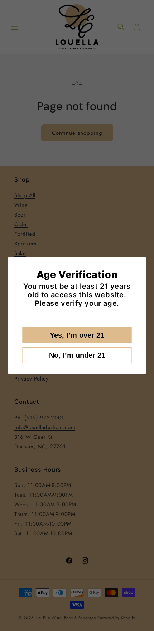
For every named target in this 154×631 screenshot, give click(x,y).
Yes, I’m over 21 (77, 335)
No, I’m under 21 (77, 355)
